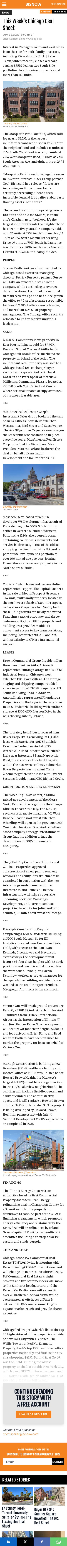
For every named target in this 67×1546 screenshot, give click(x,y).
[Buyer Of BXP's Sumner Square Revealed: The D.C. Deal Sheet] (50, 1508)
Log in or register (33, 1414)
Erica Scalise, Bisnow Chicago (20, 38)
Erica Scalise (22, 1430)
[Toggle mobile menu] (5, 4)
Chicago (46, 11)
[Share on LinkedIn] (8, 1541)
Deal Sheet (59, 11)
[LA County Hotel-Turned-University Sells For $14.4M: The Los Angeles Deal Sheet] (17, 1508)
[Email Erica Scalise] (40, 39)
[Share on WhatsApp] (58, 1541)
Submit (58, 1462)
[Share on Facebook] (42, 1541)
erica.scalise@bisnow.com (20, 1434)
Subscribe (58, 4)
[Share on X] (25, 1541)
